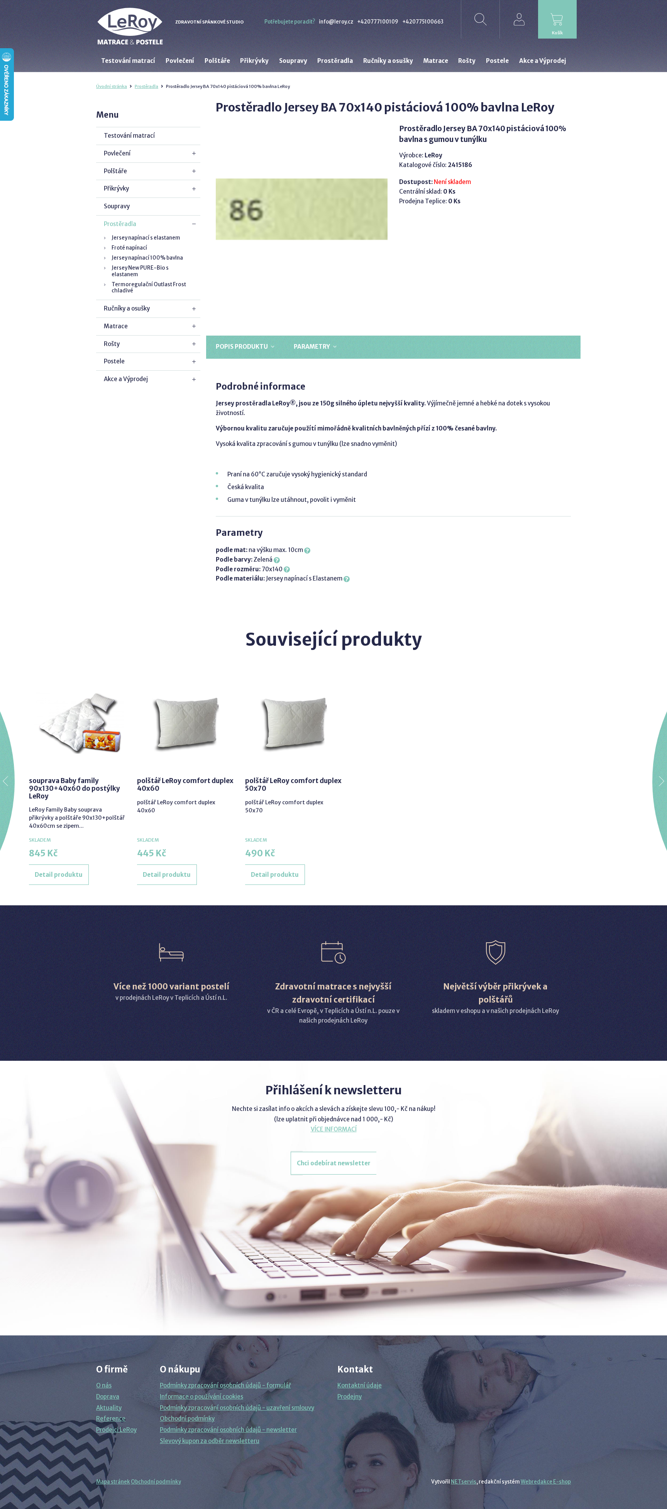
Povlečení (117, 153)
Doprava (107, 1396)
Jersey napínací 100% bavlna (147, 258)
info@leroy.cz (336, 22)
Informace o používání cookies (201, 1396)
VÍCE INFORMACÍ (334, 1129)
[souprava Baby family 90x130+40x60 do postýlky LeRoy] (77, 723)
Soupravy (117, 206)
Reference (110, 1418)
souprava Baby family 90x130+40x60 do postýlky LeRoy (74, 788)
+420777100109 (377, 22)
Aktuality (109, 1407)
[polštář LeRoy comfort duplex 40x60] (185, 723)
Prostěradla (146, 86)
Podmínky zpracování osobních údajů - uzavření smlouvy (237, 1407)
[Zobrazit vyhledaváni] (480, 19)
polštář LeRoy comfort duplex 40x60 (185, 784)
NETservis (463, 1482)
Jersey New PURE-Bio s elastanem (140, 271)
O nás (104, 1385)
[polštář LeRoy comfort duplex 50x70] (293, 723)
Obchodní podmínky (187, 1418)
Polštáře (115, 171)
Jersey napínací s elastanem (146, 238)
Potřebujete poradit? (289, 22)
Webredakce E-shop (546, 1482)
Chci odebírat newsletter (334, 1163)
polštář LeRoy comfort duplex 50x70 (293, 784)
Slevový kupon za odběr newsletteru (209, 1441)
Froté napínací (129, 248)
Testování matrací (129, 135)
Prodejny (349, 1396)
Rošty (112, 344)
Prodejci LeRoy (116, 1429)
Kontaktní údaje (359, 1385)
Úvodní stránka (111, 86)
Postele (114, 361)
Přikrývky (116, 188)
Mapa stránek (113, 1482)
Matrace (116, 326)
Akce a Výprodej (126, 379)
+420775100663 (423, 22)
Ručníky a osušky (127, 308)
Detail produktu (59, 874)
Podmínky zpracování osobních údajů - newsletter (228, 1429)
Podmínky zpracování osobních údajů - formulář (225, 1385)
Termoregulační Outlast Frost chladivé (149, 287)
